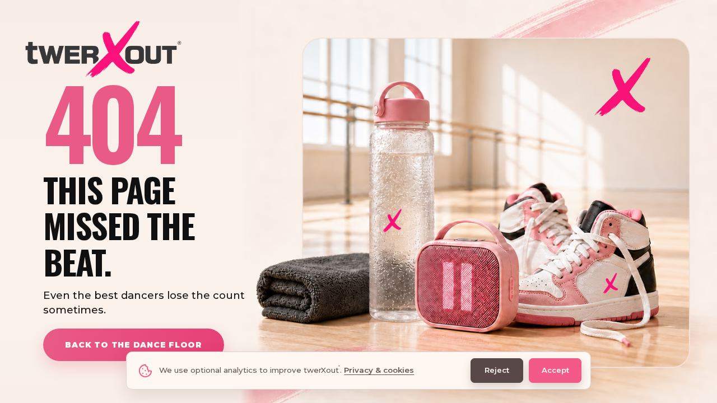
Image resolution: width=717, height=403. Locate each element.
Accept (555, 369)
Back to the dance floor (133, 344)
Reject (497, 369)
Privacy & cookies (379, 369)
